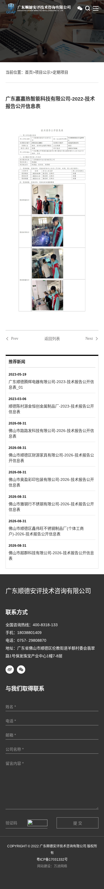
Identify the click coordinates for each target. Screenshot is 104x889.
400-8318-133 (45, 625)
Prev (14, 339)
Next (89, 339)
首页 (29, 72)
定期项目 (60, 72)
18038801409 (29, 632)
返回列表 (52, 338)
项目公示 (42, 72)
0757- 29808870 (31, 640)
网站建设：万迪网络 (52, 866)
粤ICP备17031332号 (52, 859)
